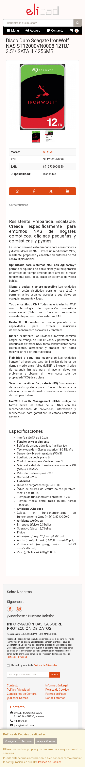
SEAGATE (49, 152)
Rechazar (27, 741)
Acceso (34, 30)
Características (18, 205)
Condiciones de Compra (22, 693)
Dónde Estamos (55, 697)
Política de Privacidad (17, 657)
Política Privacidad (18, 689)
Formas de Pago (55, 693)
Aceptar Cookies (46, 741)
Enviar (54, 674)
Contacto (56, 30)
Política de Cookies (49, 762)
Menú (14, 30)
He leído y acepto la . (34, 665)
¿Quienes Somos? (18, 697)
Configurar (11, 741)
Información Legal (56, 685)
